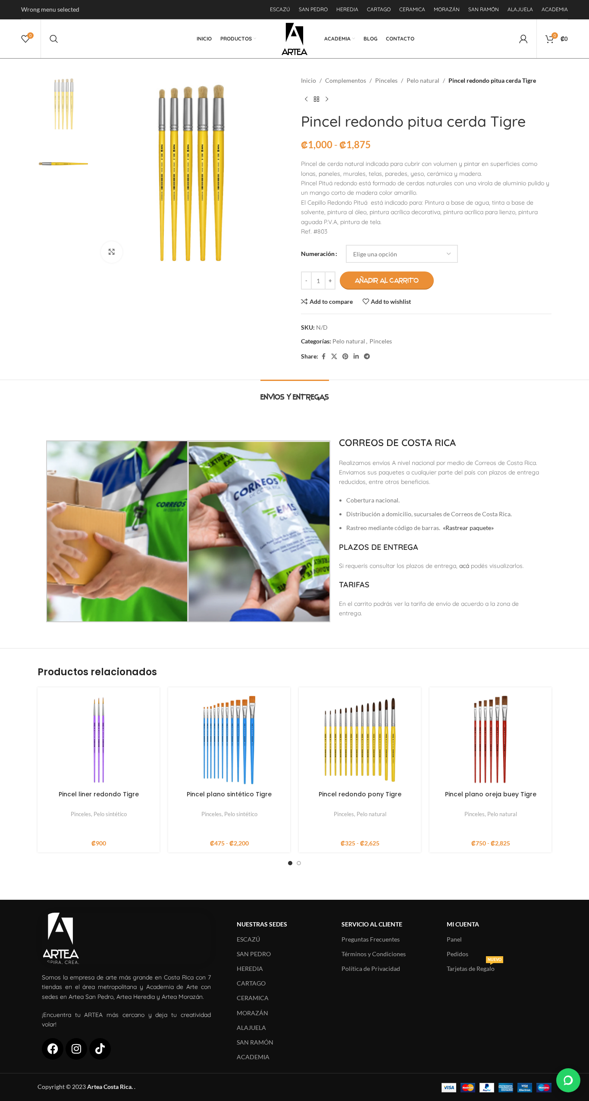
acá (464, 566)
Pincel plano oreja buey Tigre (490, 794)
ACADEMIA (253, 1056)
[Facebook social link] (323, 356)
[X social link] (334, 356)
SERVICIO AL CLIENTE (371, 924)
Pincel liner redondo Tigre (99, 794)
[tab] (294, 393)
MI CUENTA (463, 924)
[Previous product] (306, 99)
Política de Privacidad (370, 968)
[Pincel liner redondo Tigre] (98, 740)
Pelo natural (423, 80)
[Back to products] (316, 99)
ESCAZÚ (248, 939)
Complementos (345, 80)
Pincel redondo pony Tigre (360, 794)
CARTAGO (251, 983)
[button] (568, 1080)
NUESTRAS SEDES (262, 924)
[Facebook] (52, 1049)
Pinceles (386, 80)
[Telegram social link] (367, 356)
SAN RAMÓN (255, 1042)
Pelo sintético (110, 814)
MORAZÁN (252, 1013)
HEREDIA (250, 968)
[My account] (523, 38)
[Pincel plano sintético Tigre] (229, 740)
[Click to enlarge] (111, 252)
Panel (454, 939)
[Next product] (327, 99)
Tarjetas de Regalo (474, 966)
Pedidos (457, 954)
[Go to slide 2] (299, 863)
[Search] (54, 38)
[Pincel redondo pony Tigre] (359, 740)
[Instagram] (76, 1049)
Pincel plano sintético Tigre (229, 794)
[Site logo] (295, 38)
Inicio (308, 80)
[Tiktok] (100, 1049)
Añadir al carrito (387, 280)
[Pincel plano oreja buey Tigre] (490, 740)
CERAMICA (253, 997)
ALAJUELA (251, 1027)
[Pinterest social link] (345, 356)
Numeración (318, 253)
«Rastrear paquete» (468, 527)
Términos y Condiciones (373, 954)
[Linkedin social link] (356, 356)
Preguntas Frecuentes (370, 939)
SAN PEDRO (254, 954)
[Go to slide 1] (290, 863)
